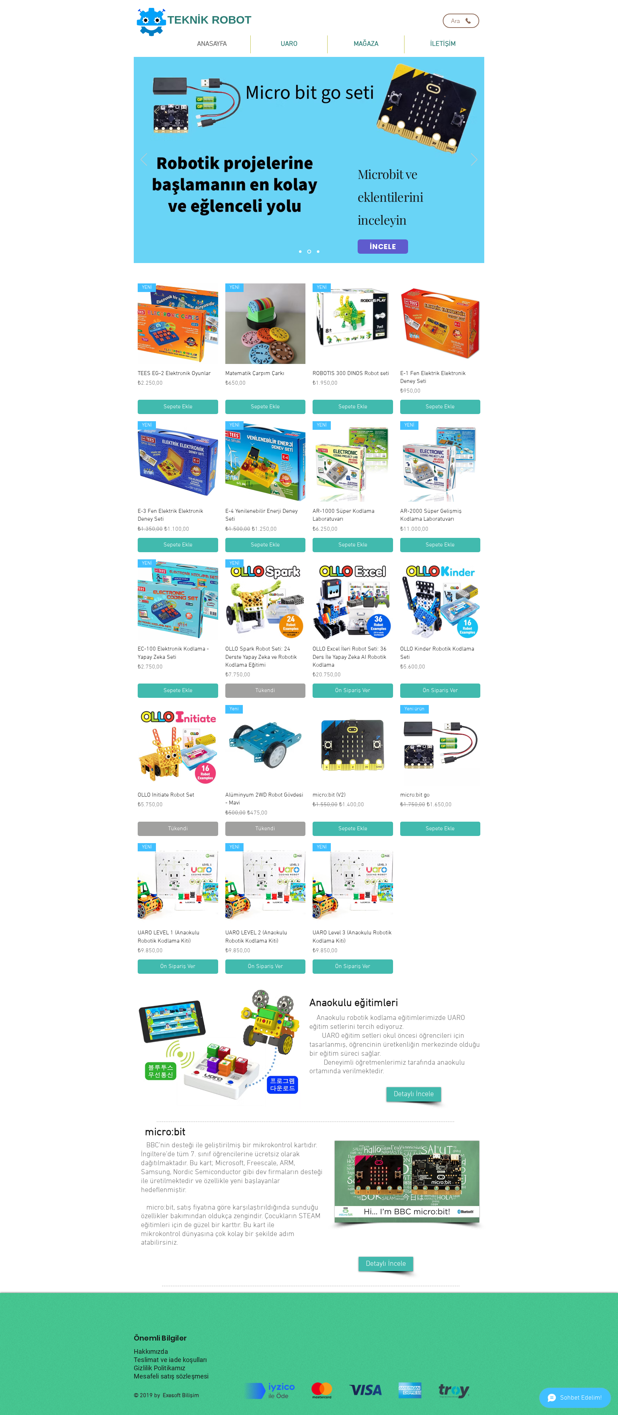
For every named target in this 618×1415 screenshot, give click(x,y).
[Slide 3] (317, 252)
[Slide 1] (300, 252)
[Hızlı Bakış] (440, 323)
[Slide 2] (308, 252)
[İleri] (474, 160)
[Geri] (144, 160)
